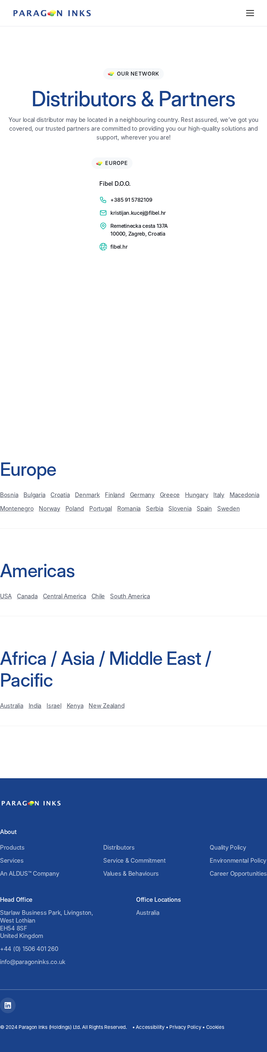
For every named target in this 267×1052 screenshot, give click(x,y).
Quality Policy (228, 847)
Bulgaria (34, 494)
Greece (170, 494)
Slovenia (179, 508)
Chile (98, 596)
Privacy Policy (185, 1027)
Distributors (119, 847)
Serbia (154, 508)
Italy (218, 494)
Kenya (75, 705)
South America (130, 596)
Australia (11, 705)
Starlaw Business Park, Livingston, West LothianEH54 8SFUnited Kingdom (46, 924)
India (35, 705)
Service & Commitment (134, 860)
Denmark (87, 494)
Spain (204, 508)
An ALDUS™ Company (29, 873)
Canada (27, 596)
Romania (129, 508)
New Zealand (106, 705)
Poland (74, 508)
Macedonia (245, 494)
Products (12, 847)
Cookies (215, 1027)
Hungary (196, 494)
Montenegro (17, 508)
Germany (142, 494)
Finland (114, 494)
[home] (52, 13)
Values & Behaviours (131, 873)
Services (12, 860)
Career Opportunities (238, 873)
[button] (249, 13)
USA (6, 596)
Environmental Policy (238, 860)
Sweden (228, 508)
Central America (64, 596)
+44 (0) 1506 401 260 (29, 948)
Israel (54, 705)
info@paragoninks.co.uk (32, 961)
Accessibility (150, 1027)
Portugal (100, 508)
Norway (49, 508)
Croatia (60, 494)
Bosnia (9, 494)
